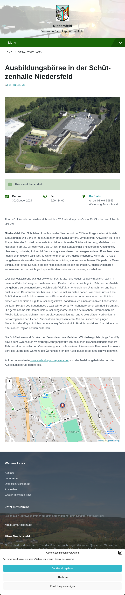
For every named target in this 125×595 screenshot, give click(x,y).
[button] (120, 552)
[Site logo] (62, 20)
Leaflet (101, 440)
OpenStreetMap (113, 440)
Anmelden (11, 489)
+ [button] (9, 381)
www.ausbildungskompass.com (49, 360)
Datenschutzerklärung (17, 483)
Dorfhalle (95, 196)
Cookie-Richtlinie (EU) (18, 495)
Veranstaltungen (30, 52)
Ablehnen (63, 577)
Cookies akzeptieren (62, 568)
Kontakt (9, 472)
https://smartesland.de (18, 524)
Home (8, 52)
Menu (12, 42)
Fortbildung (16, 85)
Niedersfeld (62, 26)
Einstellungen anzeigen (62, 586)
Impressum (11, 478)
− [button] (9, 386)
